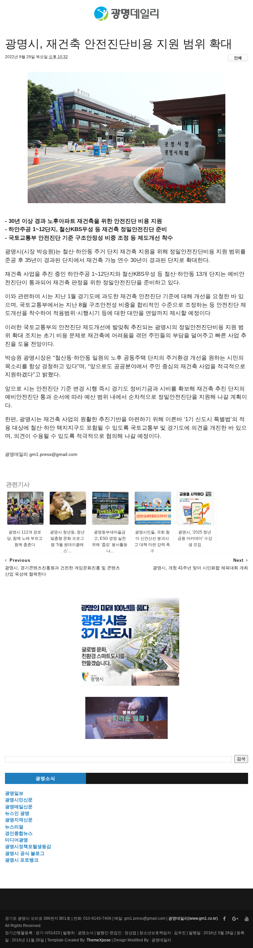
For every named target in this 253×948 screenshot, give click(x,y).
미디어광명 (16, 839)
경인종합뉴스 (19, 833)
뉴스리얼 (14, 826)
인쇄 (238, 58)
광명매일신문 (19, 806)
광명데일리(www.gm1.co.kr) (193, 918)
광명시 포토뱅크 (22, 860)
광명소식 (45, 778)
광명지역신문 (19, 819)
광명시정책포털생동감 (28, 846)
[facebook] (224, 919)
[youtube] (247, 919)
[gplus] (235, 919)
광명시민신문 (19, 799)
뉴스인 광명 (17, 813)
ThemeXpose (99, 940)
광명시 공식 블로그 (24, 853)
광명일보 (14, 793)
